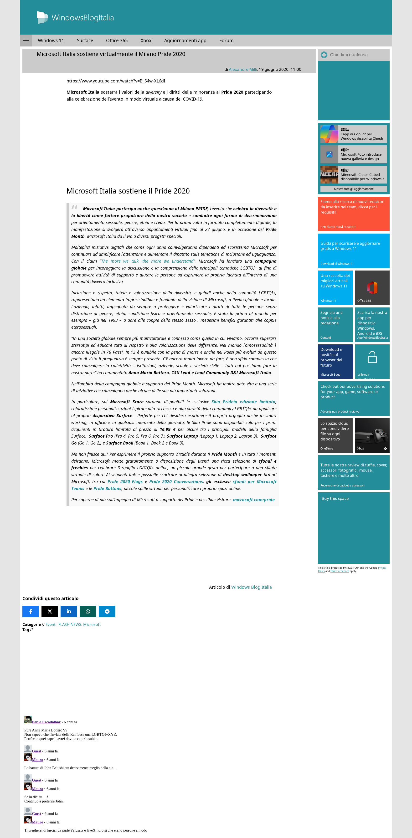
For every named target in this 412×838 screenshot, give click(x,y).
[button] (26, 40)
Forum (226, 40)
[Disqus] (169, 773)
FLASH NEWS (69, 624)
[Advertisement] (169, 140)
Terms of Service (339, 571)
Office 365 (117, 40)
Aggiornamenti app (185, 40)
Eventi (51, 624)
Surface (85, 40)
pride (269, 499)
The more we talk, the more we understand (147, 261)
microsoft (243, 499)
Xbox (146, 40)
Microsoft (92, 624)
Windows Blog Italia (251, 587)
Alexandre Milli (243, 69)
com (258, 499)
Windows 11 (51, 40)
